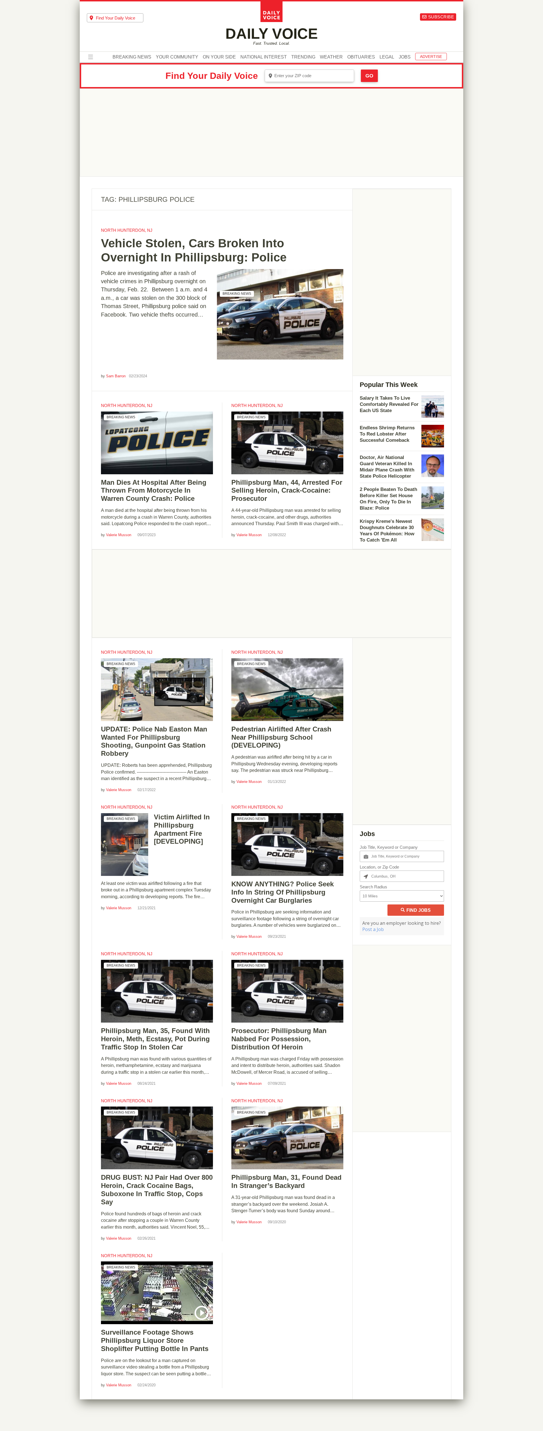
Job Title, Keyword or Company (389, 847)
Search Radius (373, 887)
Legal (387, 57)
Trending (303, 57)
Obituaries (361, 57)
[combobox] (115, 17)
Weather (331, 57)
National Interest (263, 57)
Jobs (405, 57)
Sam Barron (116, 376)
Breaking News (132, 57)
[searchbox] (119, 18)
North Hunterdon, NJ (126, 230)
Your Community (177, 57)
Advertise (431, 57)
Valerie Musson (118, 535)
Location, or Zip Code (379, 867)
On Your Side (219, 57)
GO (369, 76)
